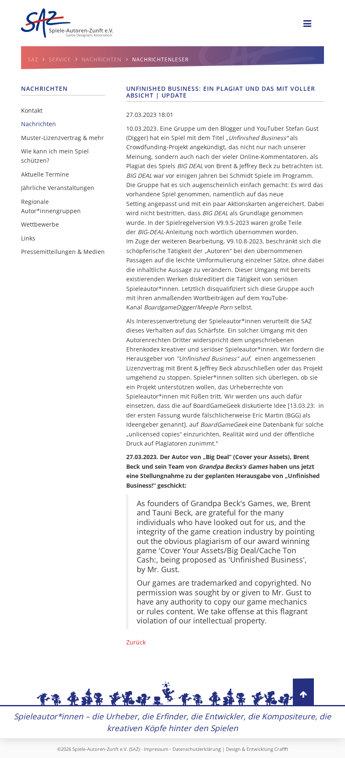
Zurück (136, 642)
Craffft (281, 749)
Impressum (156, 749)
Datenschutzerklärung (196, 749)
